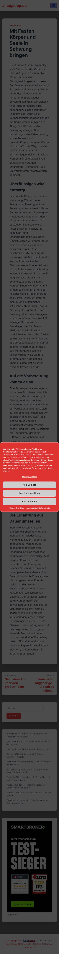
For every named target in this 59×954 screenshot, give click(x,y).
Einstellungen (29, 501)
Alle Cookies (29, 484)
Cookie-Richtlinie (16, 508)
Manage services (29, 476)
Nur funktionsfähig (29, 493)
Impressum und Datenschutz (38, 508)
